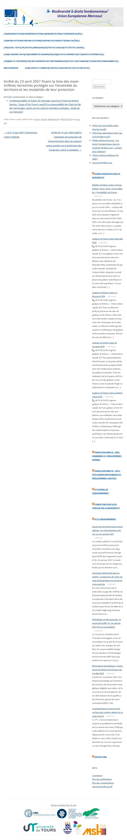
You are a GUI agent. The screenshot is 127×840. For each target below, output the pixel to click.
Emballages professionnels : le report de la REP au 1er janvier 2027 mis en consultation (106, 623)
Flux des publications (102, 779)
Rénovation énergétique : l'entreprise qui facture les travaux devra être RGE (107, 670)
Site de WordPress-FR (102, 786)
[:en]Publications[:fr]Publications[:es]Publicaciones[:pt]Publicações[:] (42, 40)
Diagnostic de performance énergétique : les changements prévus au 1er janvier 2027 (107, 530)
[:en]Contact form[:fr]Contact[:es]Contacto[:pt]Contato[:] (57, 68)
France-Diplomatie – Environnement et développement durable (107, 456)
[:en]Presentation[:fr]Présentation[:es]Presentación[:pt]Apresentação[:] (43, 33)
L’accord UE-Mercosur (102, 162)
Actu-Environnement (105, 519)
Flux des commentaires (103, 783)
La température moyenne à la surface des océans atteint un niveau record (107, 712)
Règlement (53, 119)
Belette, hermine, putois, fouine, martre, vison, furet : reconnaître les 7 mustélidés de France (107, 189)
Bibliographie (11, 68)
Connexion (97, 775)
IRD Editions (101, 757)
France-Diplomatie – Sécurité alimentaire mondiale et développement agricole (106, 474)
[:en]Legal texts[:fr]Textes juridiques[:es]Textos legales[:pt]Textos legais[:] (44, 47)
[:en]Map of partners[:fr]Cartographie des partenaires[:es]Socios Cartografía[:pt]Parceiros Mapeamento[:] (61, 61)
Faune (37, 119)
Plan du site (71, 805)
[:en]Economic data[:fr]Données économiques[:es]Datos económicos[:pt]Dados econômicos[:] (54, 54)
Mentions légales (58, 805)
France (44, 119)
